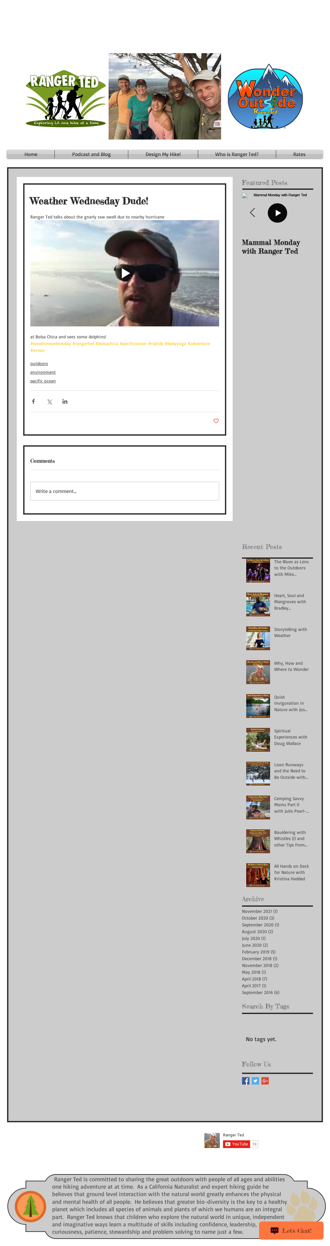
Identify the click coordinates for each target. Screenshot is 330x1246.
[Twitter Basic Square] (255, 1081)
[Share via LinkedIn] (65, 401)
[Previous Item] (252, 213)
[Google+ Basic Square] (265, 1081)
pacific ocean (43, 380)
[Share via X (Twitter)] (49, 401)
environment (43, 372)
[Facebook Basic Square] (245, 1081)
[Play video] (124, 273)
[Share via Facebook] (33, 401)
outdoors (39, 363)
